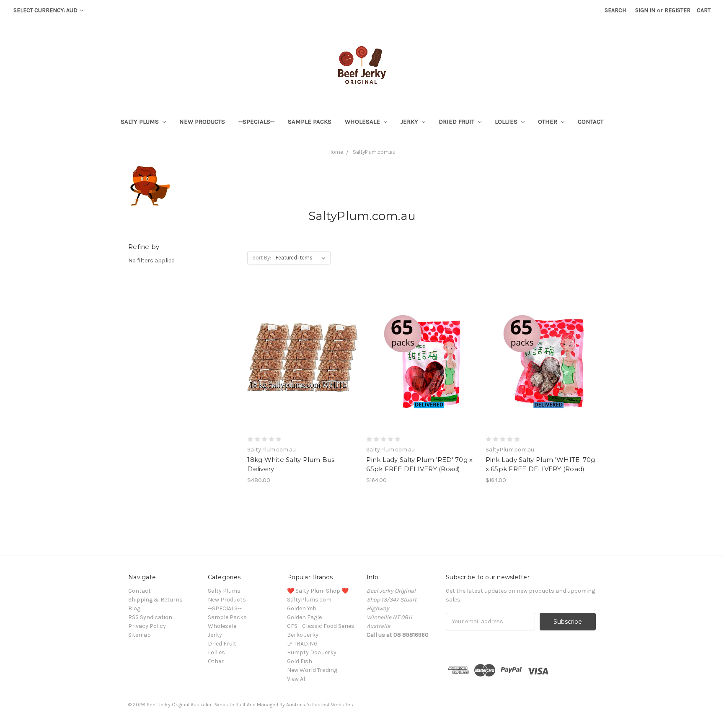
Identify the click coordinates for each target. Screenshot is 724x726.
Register (677, 10)
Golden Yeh (301, 608)
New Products (202, 121)
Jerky (410, 121)
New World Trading (312, 670)
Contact (590, 121)
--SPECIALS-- (256, 121)
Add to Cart (302, 372)
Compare (299, 358)
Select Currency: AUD (46, 10)
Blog (134, 608)
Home (335, 152)
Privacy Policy (147, 626)
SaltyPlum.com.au (374, 152)
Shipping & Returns (155, 599)
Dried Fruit (457, 121)
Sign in (645, 10)
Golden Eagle (304, 617)
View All (297, 678)
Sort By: (261, 257)
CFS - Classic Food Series (320, 626)
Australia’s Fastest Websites (319, 705)
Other (548, 121)
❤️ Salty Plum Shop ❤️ (318, 590)
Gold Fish (299, 661)
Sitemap (139, 634)
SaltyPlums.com (309, 599)
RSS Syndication (150, 617)
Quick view (302, 343)
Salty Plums (140, 121)
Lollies (507, 121)
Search (615, 10)
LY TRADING (302, 643)
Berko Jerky (302, 634)
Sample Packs (309, 121)
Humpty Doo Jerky (311, 652)
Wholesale (363, 121)
